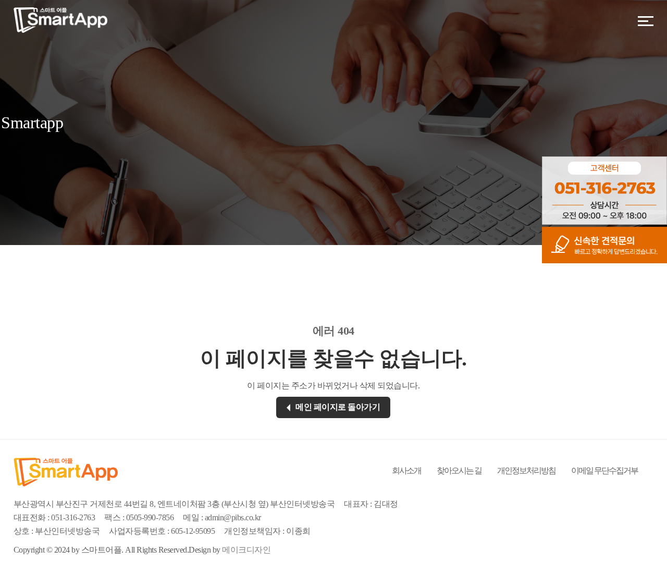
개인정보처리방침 (526, 470)
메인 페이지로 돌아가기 (337, 406)
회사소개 (406, 470)
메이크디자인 (246, 549)
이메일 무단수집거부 (604, 470)
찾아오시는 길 (459, 470)
